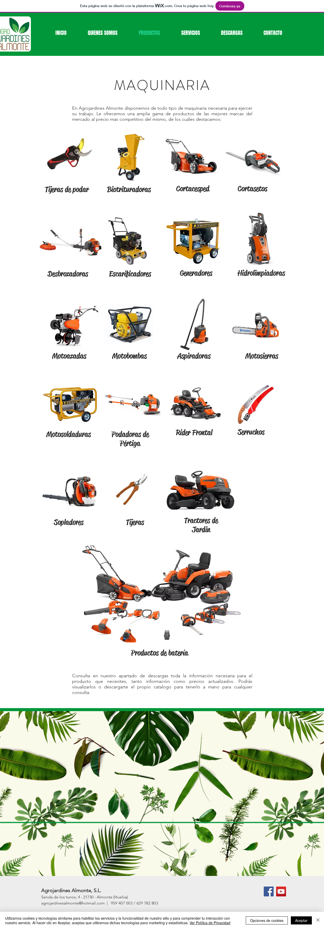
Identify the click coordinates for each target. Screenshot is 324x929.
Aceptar (301, 920)
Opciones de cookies (267, 920)
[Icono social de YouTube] (281, 891)
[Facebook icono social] (269, 891)
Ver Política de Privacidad (210, 922)
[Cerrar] (318, 920)
